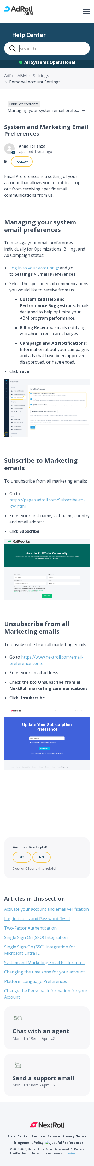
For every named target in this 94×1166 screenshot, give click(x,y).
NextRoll (47, 1125)
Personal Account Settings (35, 82)
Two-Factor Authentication (30, 928)
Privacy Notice (74, 1136)
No (41, 857)
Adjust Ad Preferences (65, 1142)
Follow (22, 161)
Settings (41, 75)
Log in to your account (32, 268)
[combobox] (47, 48)
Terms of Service (46, 1136)
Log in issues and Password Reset (37, 918)
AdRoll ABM (15, 75)
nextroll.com (74, 1153)
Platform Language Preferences (35, 981)
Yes (22, 857)
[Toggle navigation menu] (86, 11)
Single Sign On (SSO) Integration (36, 937)
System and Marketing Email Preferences (44, 962)
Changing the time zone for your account (44, 972)
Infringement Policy (27, 1142)
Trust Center (18, 1136)
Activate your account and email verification (46, 909)
